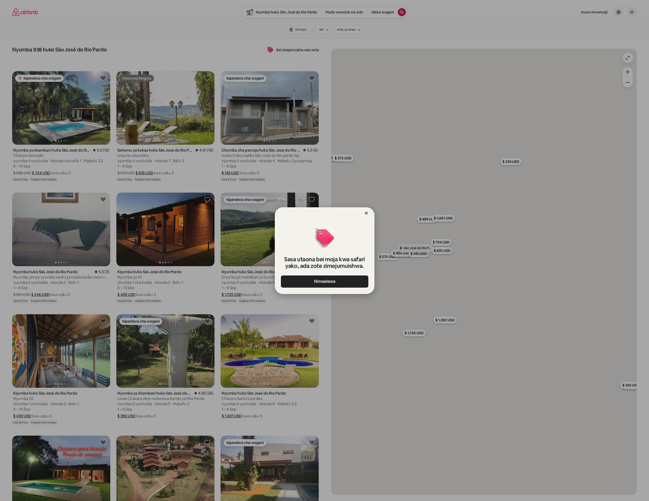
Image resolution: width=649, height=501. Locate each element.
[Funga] (366, 213)
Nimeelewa (324, 281)
